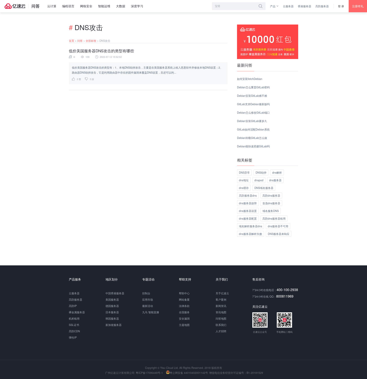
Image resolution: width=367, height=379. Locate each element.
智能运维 (104, 6)
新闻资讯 (221, 306)
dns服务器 (275, 180)
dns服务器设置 (248, 211)
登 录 (341, 6)
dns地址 (244, 180)
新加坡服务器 (114, 325)
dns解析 (277, 172)
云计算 (51, 6)
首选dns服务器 (271, 203)
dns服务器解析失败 (250, 234)
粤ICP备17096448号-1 (149, 373)
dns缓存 (244, 188)
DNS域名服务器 (263, 188)
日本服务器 (112, 312)
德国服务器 (112, 306)
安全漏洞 (184, 318)
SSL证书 (74, 325)
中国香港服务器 (115, 293)
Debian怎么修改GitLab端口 (253, 112)
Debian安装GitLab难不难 (252, 96)
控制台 (146, 293)
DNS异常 (244, 172)
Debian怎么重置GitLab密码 (253, 87)
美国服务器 (112, 299)
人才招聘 (221, 331)
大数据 (120, 6)
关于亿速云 (222, 293)
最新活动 (147, 306)
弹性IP (73, 337)
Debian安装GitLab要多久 (252, 121)
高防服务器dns (248, 195)
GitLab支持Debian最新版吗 (253, 104)
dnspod (258, 180)
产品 (272, 6)
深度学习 (137, 6)
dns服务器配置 (248, 218)
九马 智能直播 (150, 312)
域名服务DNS (270, 211)
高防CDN (74, 331)
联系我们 (221, 325)
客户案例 (221, 299)
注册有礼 (358, 6)
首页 (71, 41)
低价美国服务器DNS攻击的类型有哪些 (101, 50)
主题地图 (184, 325)
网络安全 (86, 6)
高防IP (73, 306)
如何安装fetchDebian (249, 79)
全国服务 (184, 312)
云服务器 (288, 6)
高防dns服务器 (271, 195)
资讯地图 (221, 312)
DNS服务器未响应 (278, 234)
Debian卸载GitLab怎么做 (252, 138)
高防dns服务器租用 (274, 218)
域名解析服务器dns (250, 226)
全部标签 (91, 41)
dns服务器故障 (248, 203)
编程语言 (68, 6)
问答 (80, 41)
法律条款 (184, 306)
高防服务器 (322, 6)
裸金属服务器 (77, 312)
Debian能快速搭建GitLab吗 (253, 146)
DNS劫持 (261, 172)
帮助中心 (184, 293)
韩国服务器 (112, 318)
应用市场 (147, 299)
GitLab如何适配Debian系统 (253, 129)
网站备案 (184, 299)
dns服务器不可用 (278, 226)
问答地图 (221, 318)
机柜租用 (74, 318)
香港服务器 (304, 6)
